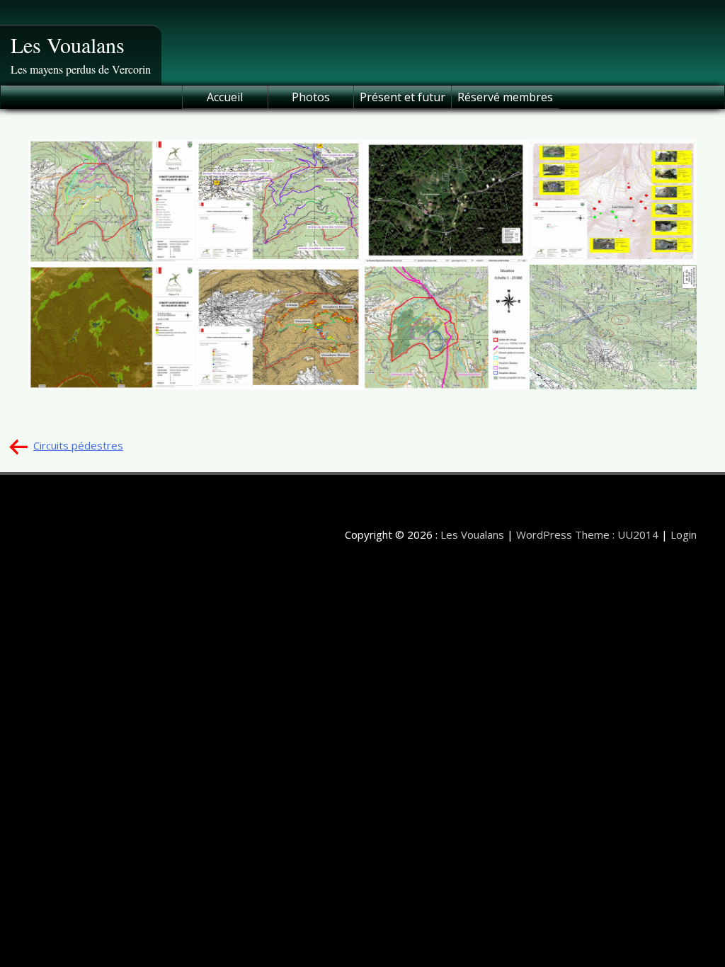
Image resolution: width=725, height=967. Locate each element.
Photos (311, 97)
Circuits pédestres (78, 445)
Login (683, 534)
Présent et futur (402, 97)
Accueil (225, 97)
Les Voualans (68, 44)
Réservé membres (505, 97)
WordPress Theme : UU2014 (587, 534)
